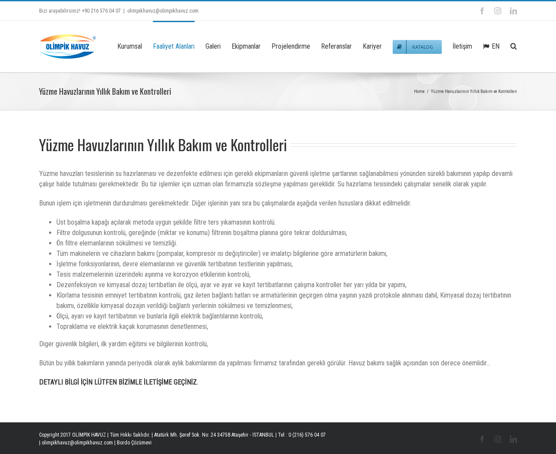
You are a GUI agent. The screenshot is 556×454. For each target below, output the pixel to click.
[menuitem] (135, 45)
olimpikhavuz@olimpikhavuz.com (163, 11)
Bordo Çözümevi (134, 443)
